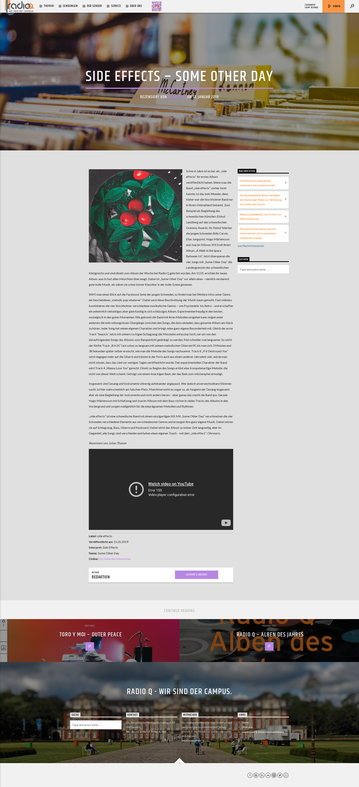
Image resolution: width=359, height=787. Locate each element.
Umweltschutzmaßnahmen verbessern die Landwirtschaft (257, 183)
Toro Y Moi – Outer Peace (90, 634)
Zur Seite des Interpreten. (115, 558)
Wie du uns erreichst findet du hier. (147, 731)
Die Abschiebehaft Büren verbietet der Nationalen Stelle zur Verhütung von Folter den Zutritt (261, 200)
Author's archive (196, 574)
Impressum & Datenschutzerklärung (263, 731)
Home (245, 722)
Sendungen (70, 6)
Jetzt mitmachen (192, 740)
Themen (49, 6)
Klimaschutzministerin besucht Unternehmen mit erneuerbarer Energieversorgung (258, 233)
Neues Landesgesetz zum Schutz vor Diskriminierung (261, 216)
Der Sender (94, 6)
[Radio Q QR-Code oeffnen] (156, 6)
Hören (336, 6)
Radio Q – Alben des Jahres (270, 634)
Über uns (136, 6)
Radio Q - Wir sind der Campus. (179, 691)
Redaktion (177, 97)
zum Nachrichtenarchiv (251, 245)
